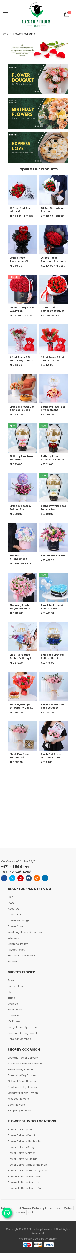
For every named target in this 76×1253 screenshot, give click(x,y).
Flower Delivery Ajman (22, 1153)
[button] (5, 14)
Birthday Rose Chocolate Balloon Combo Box (53, 460)
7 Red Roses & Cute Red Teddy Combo (22, 358)
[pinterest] (37, 878)
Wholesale (14, 938)
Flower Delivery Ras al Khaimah (27, 1165)
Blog (10, 897)
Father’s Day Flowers (21, 1069)
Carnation (14, 1015)
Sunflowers (15, 1009)
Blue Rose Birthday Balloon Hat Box (52, 656)
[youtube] (29, 878)
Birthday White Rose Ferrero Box (53, 507)
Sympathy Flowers (19, 1110)
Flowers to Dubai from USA (24, 1188)
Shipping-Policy (18, 944)
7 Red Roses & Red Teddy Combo (52, 358)
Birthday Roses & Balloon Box (20, 507)
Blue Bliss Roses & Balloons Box (52, 607)
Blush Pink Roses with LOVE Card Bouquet (51, 757)
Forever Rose (16, 986)
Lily (9, 992)
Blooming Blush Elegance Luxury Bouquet (20, 609)
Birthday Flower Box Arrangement (53, 408)
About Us (13, 909)
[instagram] (20, 878)
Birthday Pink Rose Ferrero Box (21, 458)
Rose (11, 980)
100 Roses (14, 1021)
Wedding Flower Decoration (25, 932)
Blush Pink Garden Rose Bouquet (52, 706)
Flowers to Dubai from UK (23, 1182)
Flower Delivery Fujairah (22, 1159)
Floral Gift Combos (19, 1039)
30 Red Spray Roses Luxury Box (22, 309)
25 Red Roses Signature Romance (53, 259)
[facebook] (4, 878)
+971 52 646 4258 (16, 871)
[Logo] (36, 14)
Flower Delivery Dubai (21, 1135)
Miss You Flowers (18, 1099)
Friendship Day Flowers (22, 1075)
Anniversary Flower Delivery (25, 1063)
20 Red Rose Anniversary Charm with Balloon (22, 261)
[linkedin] (45, 878)
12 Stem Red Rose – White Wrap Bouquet (22, 211)
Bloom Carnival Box (53, 555)
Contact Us (15, 914)
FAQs (11, 903)
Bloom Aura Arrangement (18, 557)
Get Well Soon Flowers (22, 1081)
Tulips (11, 998)
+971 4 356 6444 (15, 866)
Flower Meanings (18, 920)
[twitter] (12, 878)
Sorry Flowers (16, 1104)
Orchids (13, 1004)
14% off (14, 277)
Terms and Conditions (22, 955)
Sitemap (13, 961)
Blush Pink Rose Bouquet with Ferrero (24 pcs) (20, 757)
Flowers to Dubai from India (25, 1176)
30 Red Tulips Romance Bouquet (52, 309)
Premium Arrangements (23, 1033)
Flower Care (15, 926)
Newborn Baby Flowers (22, 1087)
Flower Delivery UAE (20, 1129)
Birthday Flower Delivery (23, 1058)
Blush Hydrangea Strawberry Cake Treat (20, 708)
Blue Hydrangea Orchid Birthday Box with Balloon (22, 658)
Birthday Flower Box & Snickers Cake (22, 408)
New (12, 425)
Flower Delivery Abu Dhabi (24, 1141)
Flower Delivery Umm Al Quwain (28, 1170)
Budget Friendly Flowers (23, 1027)
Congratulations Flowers (23, 1093)
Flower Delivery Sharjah (22, 1147)
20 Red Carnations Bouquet (52, 209)
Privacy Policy (16, 950)
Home (4, 34)
